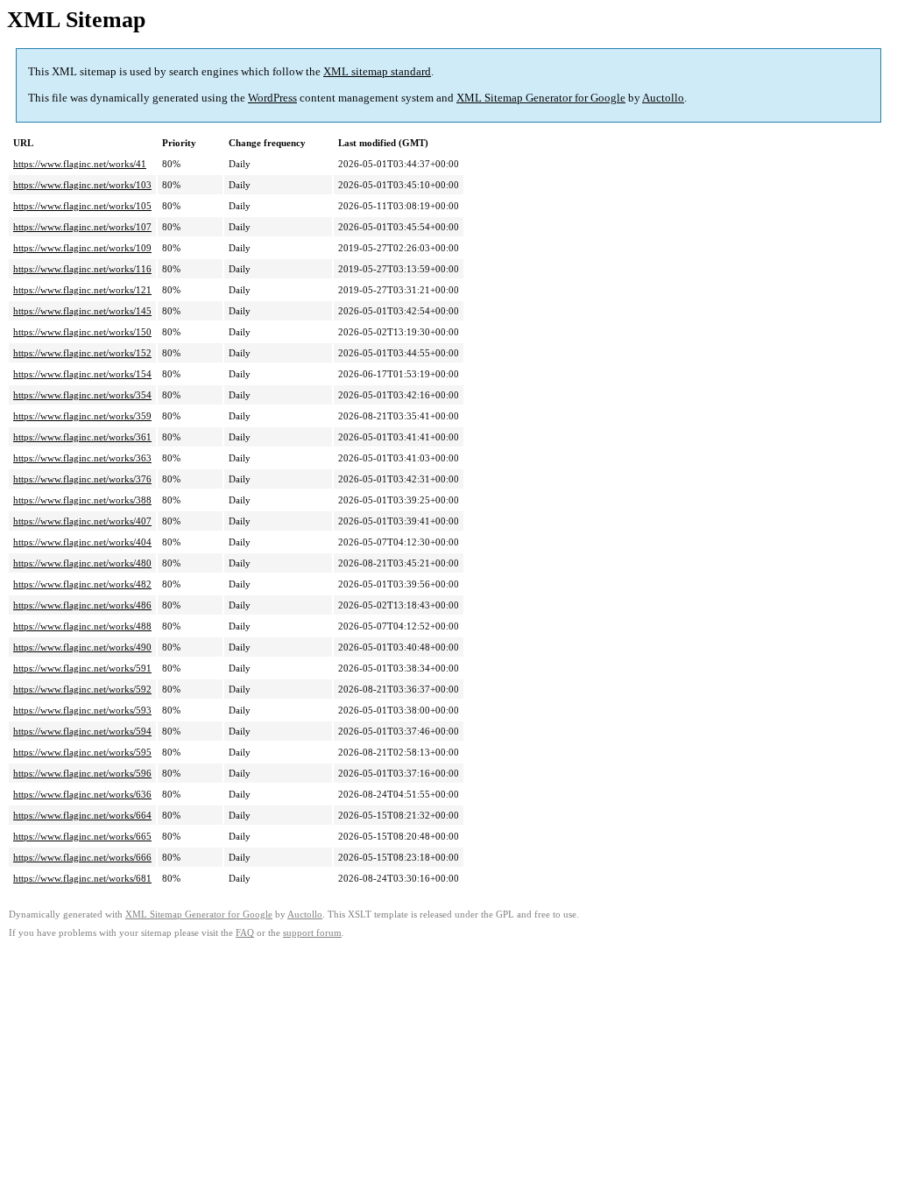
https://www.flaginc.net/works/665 (82, 836)
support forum (312, 933)
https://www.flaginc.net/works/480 (82, 563)
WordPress (272, 97)
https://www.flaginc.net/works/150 (82, 332)
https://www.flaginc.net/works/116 (82, 269)
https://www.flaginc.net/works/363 (82, 458)
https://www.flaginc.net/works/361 (82, 437)
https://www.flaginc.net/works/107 (82, 227)
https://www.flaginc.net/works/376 (82, 479)
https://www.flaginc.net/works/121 (82, 290)
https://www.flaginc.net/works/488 (82, 626)
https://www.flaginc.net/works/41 (79, 163)
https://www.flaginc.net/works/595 (82, 752)
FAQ (245, 933)
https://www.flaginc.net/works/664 (82, 815)
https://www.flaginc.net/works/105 (82, 206)
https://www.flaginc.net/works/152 (82, 353)
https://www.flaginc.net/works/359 (82, 416)
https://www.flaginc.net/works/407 (82, 521)
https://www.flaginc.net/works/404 (82, 542)
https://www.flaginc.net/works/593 (82, 710)
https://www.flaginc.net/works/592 (82, 689)
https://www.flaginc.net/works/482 (82, 584)
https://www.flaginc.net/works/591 (82, 668)
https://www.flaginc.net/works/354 (82, 395)
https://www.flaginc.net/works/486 (82, 605)
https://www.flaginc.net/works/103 (82, 184)
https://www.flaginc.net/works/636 (82, 794)
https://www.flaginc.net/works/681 (82, 878)
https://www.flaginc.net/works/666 (82, 857)
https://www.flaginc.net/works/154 (82, 374)
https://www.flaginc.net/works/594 (82, 731)
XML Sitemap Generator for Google (540, 97)
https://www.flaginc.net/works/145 (82, 311)
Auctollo (663, 97)
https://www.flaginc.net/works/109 (82, 248)
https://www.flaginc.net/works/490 (82, 647)
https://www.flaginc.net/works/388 (82, 500)
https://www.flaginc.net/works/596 (82, 773)
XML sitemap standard (377, 71)
